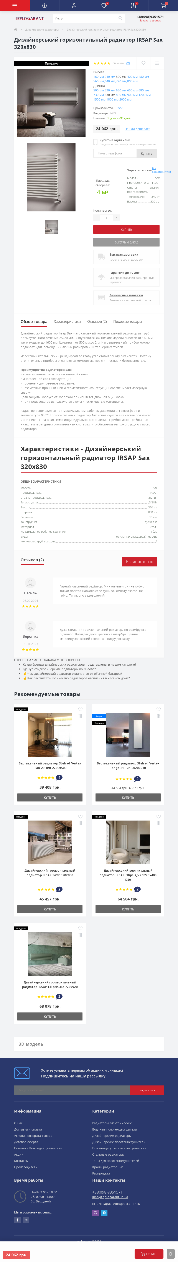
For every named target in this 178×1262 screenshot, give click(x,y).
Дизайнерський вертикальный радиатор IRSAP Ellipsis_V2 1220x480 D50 (128, 875)
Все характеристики (161, 170)
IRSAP (119, 108)
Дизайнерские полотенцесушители (118, 1142)
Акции (18, 1154)
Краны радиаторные (108, 1167)
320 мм (152, 507)
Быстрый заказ (126, 242)
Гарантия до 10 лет (124, 273)
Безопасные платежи (126, 295)
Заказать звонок (150, 20)
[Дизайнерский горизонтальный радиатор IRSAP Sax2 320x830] (50, 842)
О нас (18, 1123)
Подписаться (146, 1090)
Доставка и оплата (28, 1129)
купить (151, 1254)
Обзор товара (34, 321)
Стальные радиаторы (108, 1154)
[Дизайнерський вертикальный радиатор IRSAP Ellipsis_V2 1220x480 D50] (128, 842)
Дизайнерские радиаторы (42, 29)
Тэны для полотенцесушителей (115, 1161)
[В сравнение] (157, 63)
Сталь (153, 527)
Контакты (21, 1161)
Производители (26, 1167)
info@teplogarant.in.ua (110, 1197)
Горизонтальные (126, 537)
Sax (155, 488)
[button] (74, 5)
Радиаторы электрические (112, 1123)
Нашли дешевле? (137, 129)
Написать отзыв (139, 561)
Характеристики (67, 321)
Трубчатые (150, 522)
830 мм (152, 512)
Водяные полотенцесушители (114, 1129)
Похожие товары (127, 321)
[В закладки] (143, 63)
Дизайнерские (147, 537)
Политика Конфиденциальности (38, 1148)
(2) (128, 63)
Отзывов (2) (97, 321)
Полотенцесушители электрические (119, 1148)
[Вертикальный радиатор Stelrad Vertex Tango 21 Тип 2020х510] (128, 734)
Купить (147, 153)
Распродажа (101, 1173)
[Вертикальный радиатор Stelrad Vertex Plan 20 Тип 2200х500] (50, 734)
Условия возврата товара (33, 1136)
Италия (152, 498)
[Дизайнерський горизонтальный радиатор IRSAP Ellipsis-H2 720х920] (50, 953)
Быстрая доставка (123, 254)
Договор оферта (26, 1142)
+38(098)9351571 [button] (107, 1192)
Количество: (102, 210)
